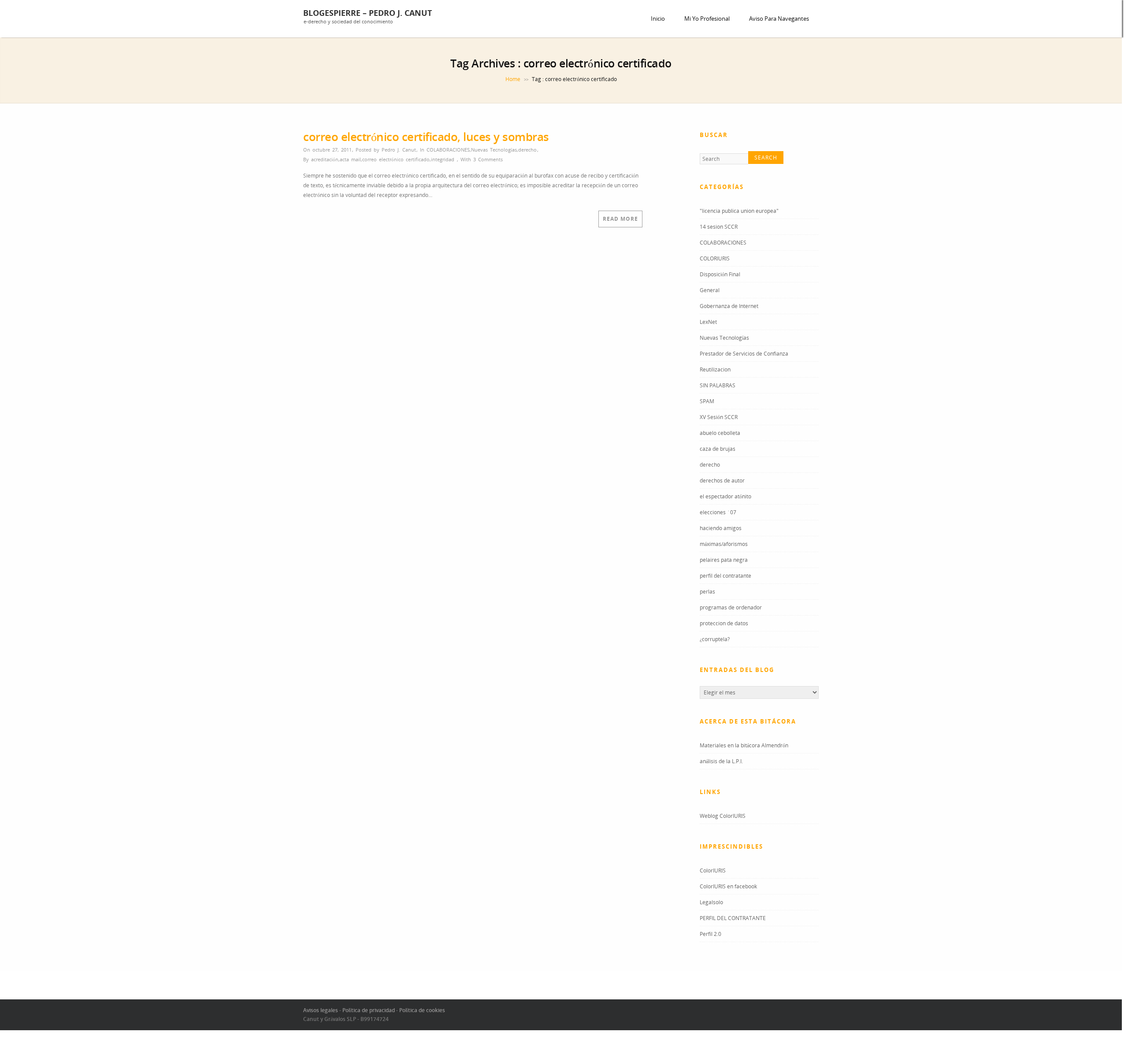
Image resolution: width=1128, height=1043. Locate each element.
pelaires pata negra (724, 561)
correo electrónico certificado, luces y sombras (426, 137)
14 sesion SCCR (719, 228)
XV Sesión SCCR (719, 418)
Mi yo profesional (707, 18)
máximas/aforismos (724, 545)
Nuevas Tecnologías (494, 149)
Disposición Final (720, 275)
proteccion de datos (724, 624)
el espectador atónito (725, 497)
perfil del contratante (725, 577)
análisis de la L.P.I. (721, 762)
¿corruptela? (715, 640)
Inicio (658, 18)
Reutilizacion (715, 371)
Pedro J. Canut (399, 149)
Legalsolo (711, 903)
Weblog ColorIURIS (723, 817)
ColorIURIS (713, 872)
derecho (527, 149)
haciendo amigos (721, 529)
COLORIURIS (715, 260)
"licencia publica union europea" (739, 212)
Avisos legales (320, 1011)
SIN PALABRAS (717, 386)
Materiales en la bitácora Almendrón (744, 746)
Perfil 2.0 (710, 935)
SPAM (707, 402)
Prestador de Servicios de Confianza (744, 355)
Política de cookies (422, 1011)
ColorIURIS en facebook (728, 887)
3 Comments (488, 159)
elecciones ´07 (718, 513)
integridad (442, 159)
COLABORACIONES (448, 149)
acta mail (350, 159)
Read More (620, 219)
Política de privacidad (368, 1011)
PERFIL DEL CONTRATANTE (733, 919)
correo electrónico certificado (396, 159)
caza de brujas (717, 450)
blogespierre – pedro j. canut (367, 13)
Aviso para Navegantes (779, 18)
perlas (707, 593)
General (710, 291)
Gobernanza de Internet (729, 307)
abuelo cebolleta (720, 434)
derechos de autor (722, 482)
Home (512, 79)
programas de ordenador (731, 608)
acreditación (324, 159)
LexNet (708, 323)
